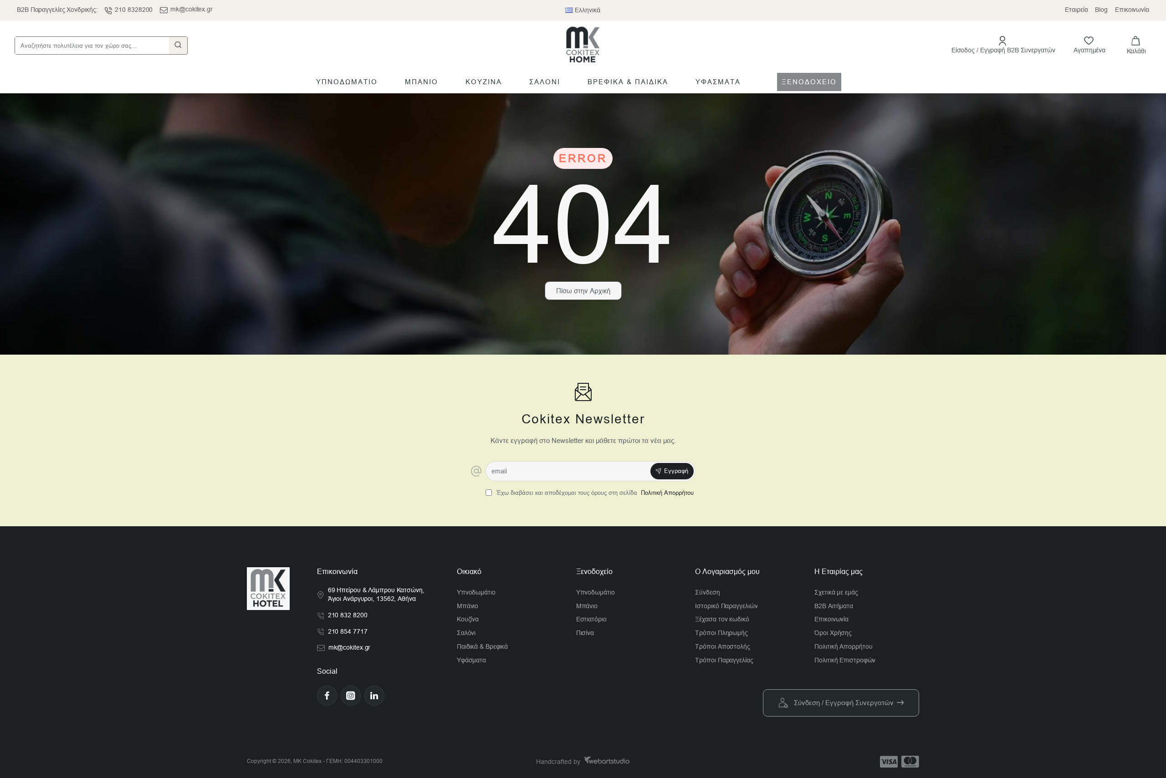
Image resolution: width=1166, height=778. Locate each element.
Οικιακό (469, 571)
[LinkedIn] (374, 696)
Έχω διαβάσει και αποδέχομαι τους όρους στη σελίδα (594, 492)
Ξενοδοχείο (594, 571)
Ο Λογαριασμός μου (727, 571)
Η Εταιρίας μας (838, 571)
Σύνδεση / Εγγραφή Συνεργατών (844, 703)
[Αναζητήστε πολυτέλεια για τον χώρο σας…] (178, 45)
